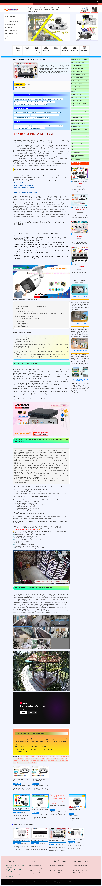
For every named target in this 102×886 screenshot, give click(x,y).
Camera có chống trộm (76, 100)
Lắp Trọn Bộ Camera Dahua (20, 128)
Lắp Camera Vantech (10, 24)
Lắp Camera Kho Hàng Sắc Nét (80, 181)
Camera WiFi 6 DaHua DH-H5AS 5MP (57, 806)
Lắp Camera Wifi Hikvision (77, 120)
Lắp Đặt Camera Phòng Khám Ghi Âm (79, 263)
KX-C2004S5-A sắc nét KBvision (21, 840)
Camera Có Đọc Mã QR (76, 83)
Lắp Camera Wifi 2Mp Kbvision (41, 117)
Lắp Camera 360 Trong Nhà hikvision (79, 143)
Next (68, 27)
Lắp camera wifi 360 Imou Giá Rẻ (78, 123)
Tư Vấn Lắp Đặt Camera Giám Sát (71, 4)
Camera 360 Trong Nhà (76, 152)
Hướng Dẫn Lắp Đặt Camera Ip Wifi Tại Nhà (35, 758)
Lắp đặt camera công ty (35, 870)
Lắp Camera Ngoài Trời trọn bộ (78, 62)
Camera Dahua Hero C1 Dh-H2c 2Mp (80, 297)
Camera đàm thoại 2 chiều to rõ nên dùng (52, 99)
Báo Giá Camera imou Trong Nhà (47, 101)
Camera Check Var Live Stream (35, 99)
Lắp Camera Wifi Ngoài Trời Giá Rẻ (22, 112)
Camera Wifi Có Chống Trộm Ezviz (22, 115)
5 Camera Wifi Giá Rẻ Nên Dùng (78, 111)
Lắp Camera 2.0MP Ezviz (77, 133)
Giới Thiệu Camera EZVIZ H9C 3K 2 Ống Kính (80, 380)
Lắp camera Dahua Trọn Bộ (80, 870)
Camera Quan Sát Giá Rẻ (57, 4)
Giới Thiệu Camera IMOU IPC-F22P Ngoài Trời (80, 324)
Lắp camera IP (54, 868)
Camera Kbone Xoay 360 (77, 140)
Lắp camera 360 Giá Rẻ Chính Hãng (22, 126)
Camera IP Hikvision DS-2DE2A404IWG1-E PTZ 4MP (75, 810)
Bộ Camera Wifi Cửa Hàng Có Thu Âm (20, 780)
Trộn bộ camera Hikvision (80, 865)
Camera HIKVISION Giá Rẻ (11, 22)
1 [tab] (49, 39)
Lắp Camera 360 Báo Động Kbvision (79, 137)
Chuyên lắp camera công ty (36, 868)
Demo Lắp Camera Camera (92, 4)
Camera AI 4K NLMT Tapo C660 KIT (40, 809)
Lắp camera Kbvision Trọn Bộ (81, 868)
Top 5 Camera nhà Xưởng (20, 101)
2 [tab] (51, 39)
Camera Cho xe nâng (76, 86)
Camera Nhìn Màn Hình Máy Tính (79, 108)
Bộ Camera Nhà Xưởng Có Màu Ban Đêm (26, 762)
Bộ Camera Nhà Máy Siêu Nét (79, 234)
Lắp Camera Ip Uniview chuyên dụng (79, 80)
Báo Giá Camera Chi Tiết (33, 101)
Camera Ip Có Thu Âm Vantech (78, 74)
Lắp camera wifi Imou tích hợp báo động (23, 117)
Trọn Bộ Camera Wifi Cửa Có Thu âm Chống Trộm (39, 780)
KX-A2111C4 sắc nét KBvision (75, 839)
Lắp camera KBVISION (10, 16)
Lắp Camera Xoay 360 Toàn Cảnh (79, 149)
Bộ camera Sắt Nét (78, 873)
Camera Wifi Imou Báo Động (77, 68)
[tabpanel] (51, 27)
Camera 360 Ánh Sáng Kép (77, 159)
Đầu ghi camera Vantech (11, 39)
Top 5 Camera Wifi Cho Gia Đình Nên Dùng (24, 104)
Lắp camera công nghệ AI (57, 865)
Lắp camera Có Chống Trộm (58, 873)
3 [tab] (53, 39)
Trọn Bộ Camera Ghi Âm (77, 65)
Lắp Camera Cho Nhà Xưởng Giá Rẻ (38, 760)
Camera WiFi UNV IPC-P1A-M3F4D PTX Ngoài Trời (21, 809)
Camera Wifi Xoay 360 (76, 114)
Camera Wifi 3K (35, 112)
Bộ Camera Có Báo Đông (37, 126)
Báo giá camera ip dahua (41, 104)
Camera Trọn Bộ (46, 4)
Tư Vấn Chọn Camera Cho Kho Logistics (78, 90)
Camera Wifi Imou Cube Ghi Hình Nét (79, 130)
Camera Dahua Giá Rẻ (10, 19)
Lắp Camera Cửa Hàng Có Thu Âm (29, 59)
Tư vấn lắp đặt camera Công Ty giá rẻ (85, 34)
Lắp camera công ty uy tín (35, 865)
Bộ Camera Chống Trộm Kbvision (79, 59)
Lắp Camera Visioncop (10, 27)
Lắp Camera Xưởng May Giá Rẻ (27, 756)
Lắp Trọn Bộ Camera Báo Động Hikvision (53, 126)
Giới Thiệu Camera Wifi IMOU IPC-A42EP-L (80, 351)
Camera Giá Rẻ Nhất (76, 94)
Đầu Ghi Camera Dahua (11, 30)
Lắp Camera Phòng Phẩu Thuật (78, 97)
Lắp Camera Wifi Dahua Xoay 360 (79, 146)
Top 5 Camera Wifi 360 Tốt (77, 117)
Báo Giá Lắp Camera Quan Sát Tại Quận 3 (45, 756)
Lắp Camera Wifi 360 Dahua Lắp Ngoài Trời (78, 156)
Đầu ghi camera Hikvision (11, 33)
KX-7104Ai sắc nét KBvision (38, 840)
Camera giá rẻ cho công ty (35, 873)
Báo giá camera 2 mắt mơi (20, 99)
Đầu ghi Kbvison (9, 36)
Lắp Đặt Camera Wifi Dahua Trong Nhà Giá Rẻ (50, 112)
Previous (33, 27)
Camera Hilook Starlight (76, 71)
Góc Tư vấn (82, 4)
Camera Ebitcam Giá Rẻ (52, 115)
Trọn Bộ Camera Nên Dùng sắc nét (36, 128)
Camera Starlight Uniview (77, 77)
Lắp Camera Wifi (37, 4)
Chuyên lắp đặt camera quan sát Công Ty (86, 20)
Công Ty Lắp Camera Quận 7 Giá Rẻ (55, 758)
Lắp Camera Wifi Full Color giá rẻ (38, 115)
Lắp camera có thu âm (57, 870)
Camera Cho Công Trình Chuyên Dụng (78, 104)
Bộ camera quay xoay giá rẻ (79, 207)
